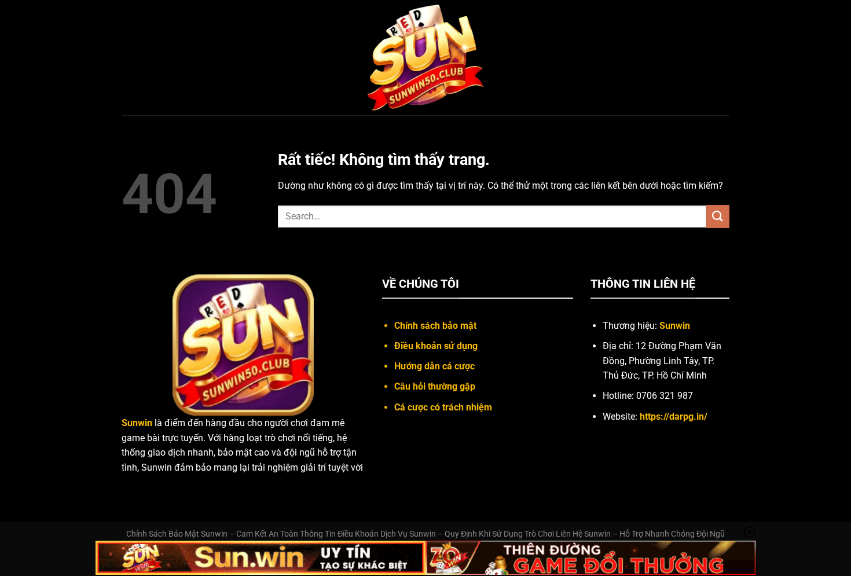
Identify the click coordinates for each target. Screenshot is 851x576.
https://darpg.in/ (673, 416)
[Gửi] (717, 216)
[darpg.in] (425, 58)
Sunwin (674, 325)
